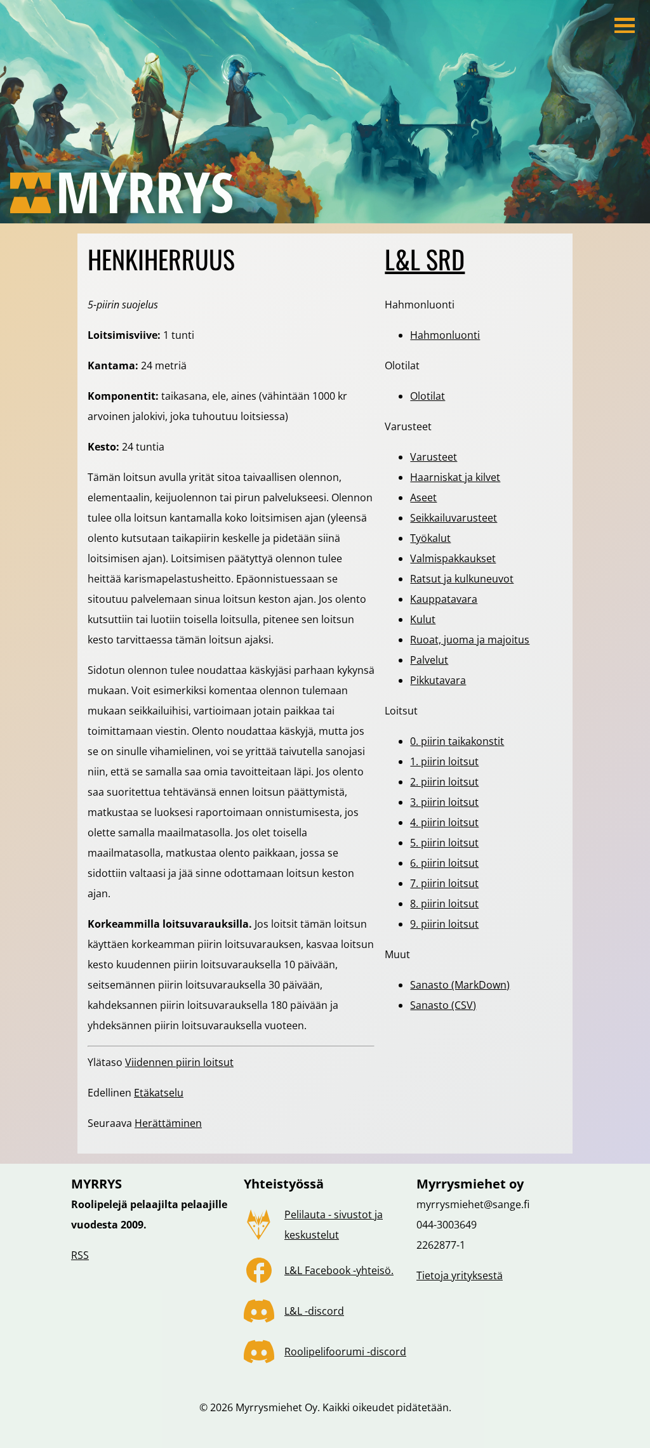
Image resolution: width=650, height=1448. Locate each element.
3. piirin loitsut (444, 802)
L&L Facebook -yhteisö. (339, 1270)
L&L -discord (314, 1311)
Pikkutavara (438, 680)
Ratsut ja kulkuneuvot (462, 579)
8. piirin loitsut (444, 904)
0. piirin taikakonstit (457, 741)
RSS (80, 1255)
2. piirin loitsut (444, 782)
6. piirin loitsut (444, 863)
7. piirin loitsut (444, 883)
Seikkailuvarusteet (453, 518)
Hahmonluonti (445, 335)
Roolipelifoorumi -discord (345, 1352)
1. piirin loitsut (444, 761)
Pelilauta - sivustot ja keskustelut (333, 1225)
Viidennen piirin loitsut (179, 1062)
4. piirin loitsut (444, 822)
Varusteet (433, 457)
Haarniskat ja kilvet (455, 477)
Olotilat (427, 396)
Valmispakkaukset (453, 558)
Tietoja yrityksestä (459, 1275)
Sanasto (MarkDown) (460, 985)
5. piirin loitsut (444, 843)
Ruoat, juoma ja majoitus (469, 640)
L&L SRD (425, 259)
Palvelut (429, 660)
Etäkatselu (158, 1093)
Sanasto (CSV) (443, 1005)
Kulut (422, 619)
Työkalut (430, 538)
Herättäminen (168, 1123)
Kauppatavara (443, 599)
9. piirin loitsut (444, 924)
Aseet (423, 497)
